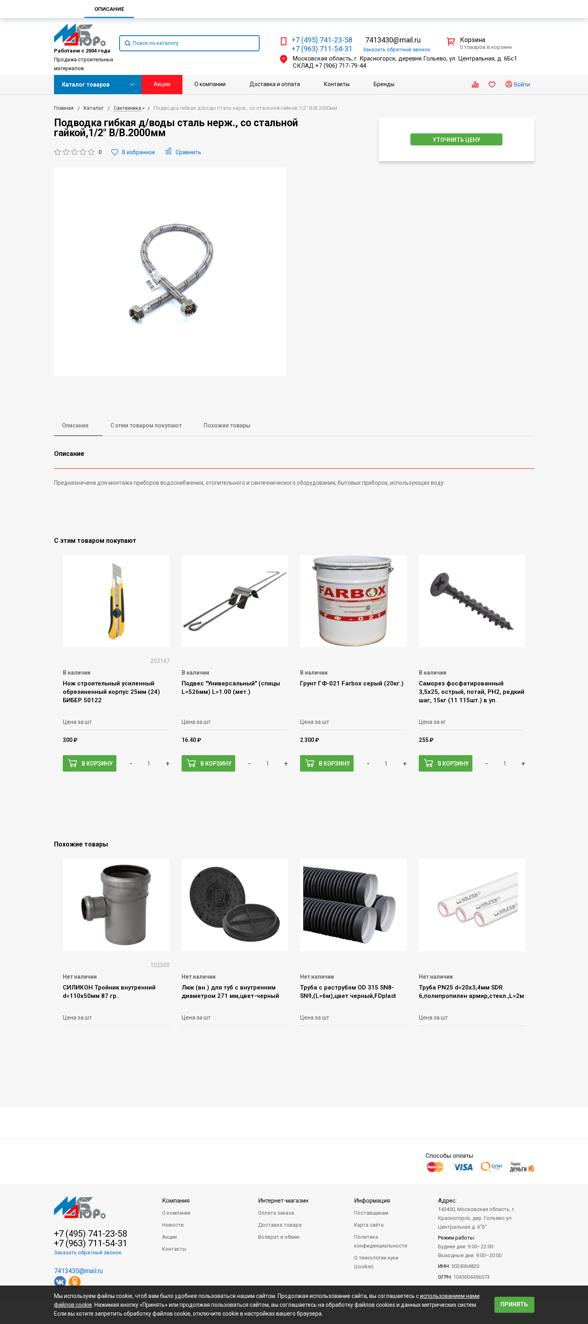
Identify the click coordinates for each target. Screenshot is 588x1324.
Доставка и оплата (275, 84)
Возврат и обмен (279, 1237)
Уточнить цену (456, 140)
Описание (75, 425)
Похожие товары (227, 425)
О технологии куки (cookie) (376, 1262)
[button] (78, 152)
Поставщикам (371, 1213)
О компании (210, 84)
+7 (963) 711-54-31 (322, 48)
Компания (176, 1200)
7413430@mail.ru (393, 40)
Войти (521, 84)
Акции (162, 84)
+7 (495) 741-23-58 (322, 40)
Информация (372, 1200)
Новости (173, 1225)
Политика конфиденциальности (380, 1241)
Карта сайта (369, 1225)
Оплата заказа (276, 1213)
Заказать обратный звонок (88, 1252)
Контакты (337, 84)
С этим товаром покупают (146, 425)
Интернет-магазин (283, 1200)
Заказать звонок (396, 49)
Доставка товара (280, 1225)
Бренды (384, 84)
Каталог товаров (86, 84)
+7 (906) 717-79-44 (340, 65)
